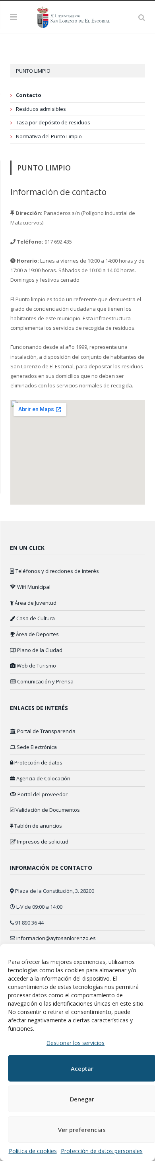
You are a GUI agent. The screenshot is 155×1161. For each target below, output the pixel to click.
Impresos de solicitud (42, 841)
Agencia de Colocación (42, 778)
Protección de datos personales (102, 1151)
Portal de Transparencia (46, 731)
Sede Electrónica (36, 747)
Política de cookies (33, 1151)
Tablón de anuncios (37, 825)
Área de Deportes (37, 634)
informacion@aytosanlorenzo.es (56, 938)
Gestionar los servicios (75, 1043)
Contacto (28, 95)
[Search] (141, 17)
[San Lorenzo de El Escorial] (77, 15)
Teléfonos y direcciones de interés (56, 571)
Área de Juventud (35, 602)
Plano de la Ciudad (39, 650)
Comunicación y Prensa (45, 681)
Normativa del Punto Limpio (49, 136)
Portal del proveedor (42, 794)
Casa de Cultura (35, 618)
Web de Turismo (35, 665)
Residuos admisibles (41, 108)
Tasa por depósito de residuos (53, 122)
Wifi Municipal (33, 586)
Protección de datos (37, 762)
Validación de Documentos (47, 809)
